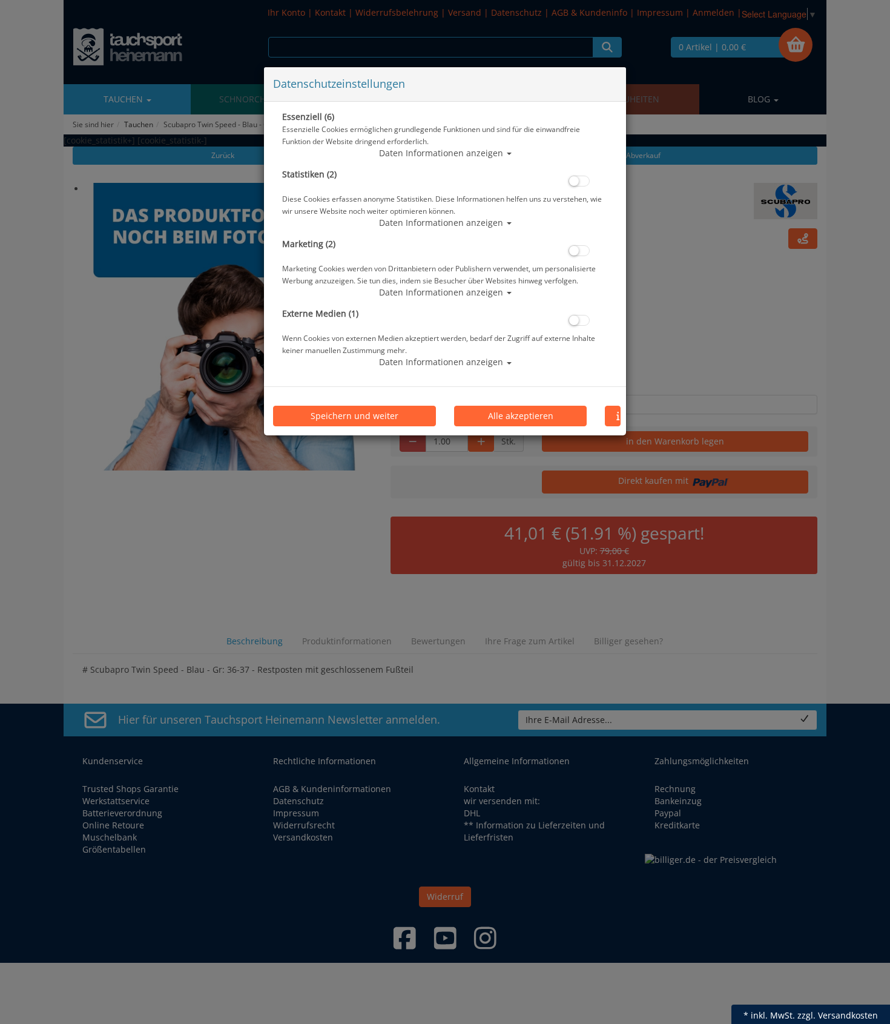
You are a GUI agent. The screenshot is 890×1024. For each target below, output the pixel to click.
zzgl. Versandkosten (837, 1015)
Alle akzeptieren (520, 415)
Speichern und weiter (354, 415)
